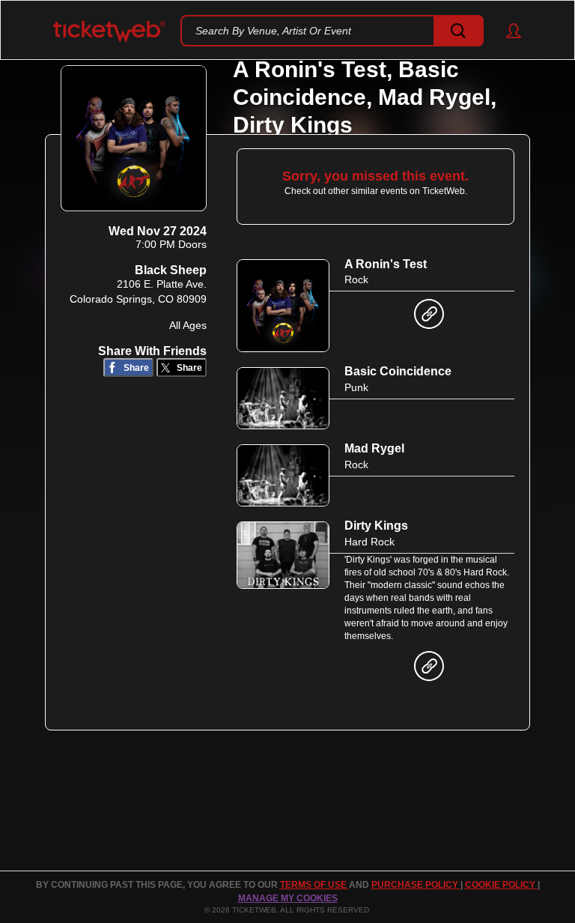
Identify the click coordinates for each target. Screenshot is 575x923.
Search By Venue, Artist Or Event (273, 31)
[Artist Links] (429, 317)
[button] (506, 30)
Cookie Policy (501, 885)
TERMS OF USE (314, 885)
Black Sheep (171, 270)
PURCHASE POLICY (415, 885)
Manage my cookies (288, 898)
